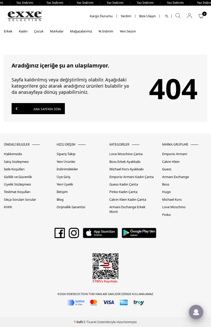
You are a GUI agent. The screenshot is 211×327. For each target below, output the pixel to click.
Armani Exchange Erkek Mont (127, 209)
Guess (166, 169)
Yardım (126, 16)
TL (167, 16)
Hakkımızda (13, 154)
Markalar (57, 31)
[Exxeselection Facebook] (60, 235)
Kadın (23, 31)
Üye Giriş (63, 177)
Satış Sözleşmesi (16, 162)
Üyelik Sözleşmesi (17, 184)
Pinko (166, 215)
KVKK (8, 207)
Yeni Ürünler (66, 162)
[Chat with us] (196, 312)
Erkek (8, 31)
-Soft (79, 322)
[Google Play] (139, 235)
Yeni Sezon (128, 31)
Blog (60, 199)
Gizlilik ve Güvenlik (18, 177)
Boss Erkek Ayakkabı (124, 162)
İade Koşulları (14, 169)
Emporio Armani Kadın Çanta (131, 177)
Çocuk (38, 31)
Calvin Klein (171, 162)
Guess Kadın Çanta (123, 184)
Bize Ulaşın (147, 16)
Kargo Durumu (101, 16)
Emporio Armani (174, 154)
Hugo (166, 192)
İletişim (62, 192)
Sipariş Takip (66, 154)
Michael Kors (172, 199)
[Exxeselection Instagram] (74, 235)
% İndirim (106, 31)
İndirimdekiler (67, 169)
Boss (165, 184)
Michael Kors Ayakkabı (126, 169)
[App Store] (100, 235)
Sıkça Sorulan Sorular (20, 199)
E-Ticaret (90, 322)
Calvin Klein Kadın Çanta (127, 199)
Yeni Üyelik (65, 184)
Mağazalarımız (81, 31)
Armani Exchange (175, 177)
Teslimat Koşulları (17, 192)
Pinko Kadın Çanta (123, 192)
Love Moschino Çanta (126, 154)
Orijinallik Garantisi (71, 207)
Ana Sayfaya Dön (47, 109)
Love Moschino (174, 207)
